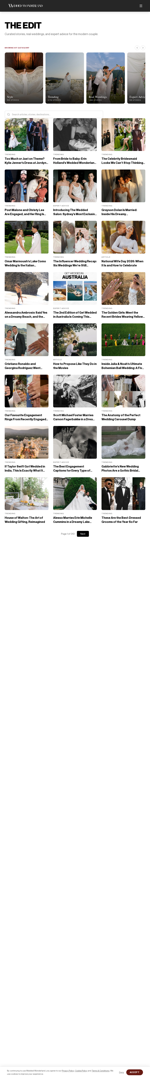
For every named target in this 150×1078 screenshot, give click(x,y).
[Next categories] (143, 47)
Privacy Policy (68, 1070)
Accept (134, 1072)
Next (82, 533)
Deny (121, 1072)
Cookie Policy (81, 1070)
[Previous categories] (137, 47)
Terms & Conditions (100, 1070)
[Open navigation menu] (141, 6)
